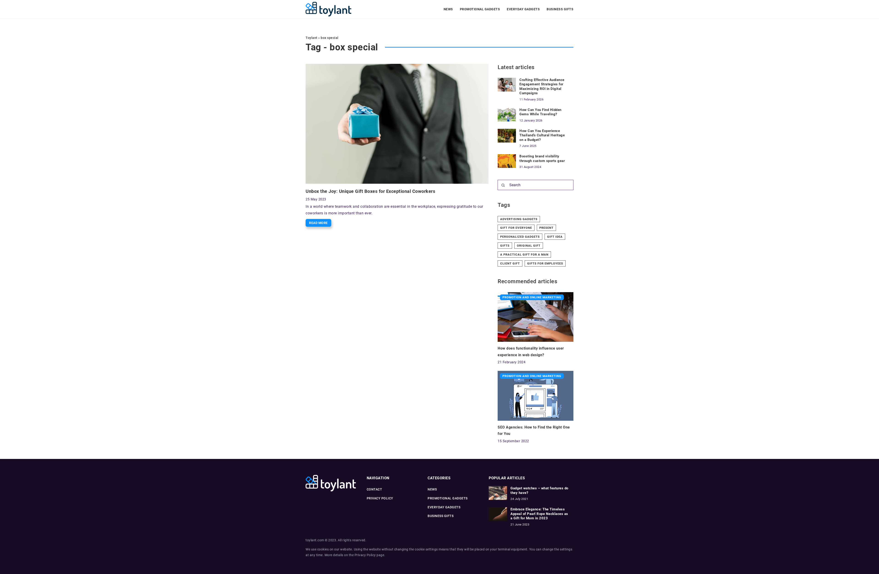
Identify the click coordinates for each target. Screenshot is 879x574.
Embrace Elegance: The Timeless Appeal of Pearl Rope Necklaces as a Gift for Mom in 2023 (539, 513)
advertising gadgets (518, 219)
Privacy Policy (365, 555)
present (546, 227)
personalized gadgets (520, 236)
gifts (505, 245)
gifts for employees (545, 263)
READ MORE (318, 223)
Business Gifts (560, 9)
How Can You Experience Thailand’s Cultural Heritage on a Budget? (542, 135)
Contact (374, 489)
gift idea (555, 236)
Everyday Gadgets (523, 9)
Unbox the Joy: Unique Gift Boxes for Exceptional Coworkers (370, 191)
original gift (528, 245)
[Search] (503, 185)
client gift (510, 263)
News (448, 9)
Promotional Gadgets (480, 9)
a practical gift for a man (524, 254)
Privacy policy (380, 498)
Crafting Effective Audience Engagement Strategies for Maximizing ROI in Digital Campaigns (541, 86)
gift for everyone (516, 227)
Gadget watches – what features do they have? (539, 490)
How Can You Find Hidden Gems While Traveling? (540, 112)
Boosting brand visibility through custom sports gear (542, 158)
